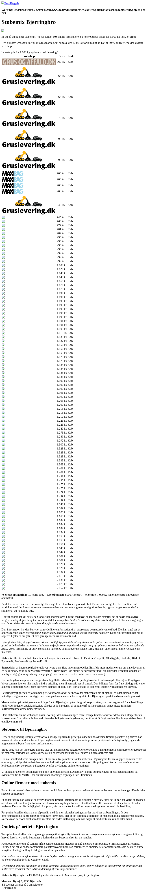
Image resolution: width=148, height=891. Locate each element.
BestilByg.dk (11, 3)
